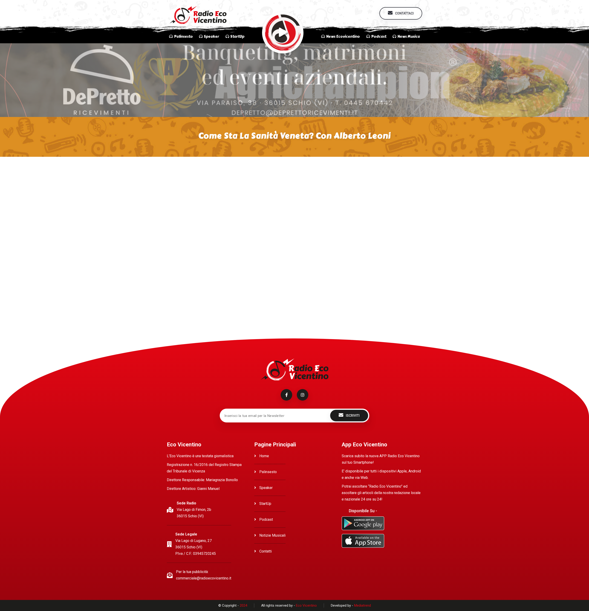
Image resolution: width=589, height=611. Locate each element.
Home (263, 456)
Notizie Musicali (272, 535)
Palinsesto (267, 472)
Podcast (265, 519)
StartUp (264, 503)
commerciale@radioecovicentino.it (203, 578)
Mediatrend (362, 605)
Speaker (265, 488)
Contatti (265, 551)
